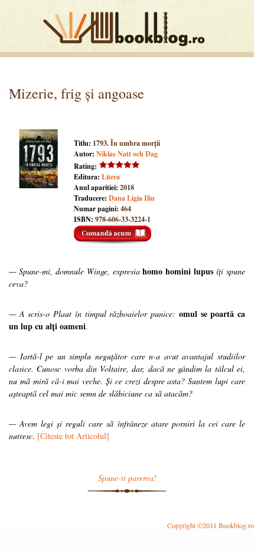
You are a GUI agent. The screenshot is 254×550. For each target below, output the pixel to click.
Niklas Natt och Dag (127, 154)
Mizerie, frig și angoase (76, 93)
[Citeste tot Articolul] (73, 435)
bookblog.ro (127, 29)
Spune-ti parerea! (127, 477)
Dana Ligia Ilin (132, 198)
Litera (111, 177)
